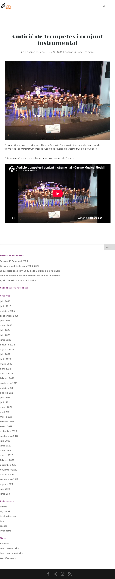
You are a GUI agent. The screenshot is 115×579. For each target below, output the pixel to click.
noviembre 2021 (8, 383)
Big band (5, 511)
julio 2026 (5, 301)
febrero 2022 (7, 378)
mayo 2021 (6, 407)
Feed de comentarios (11, 553)
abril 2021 (5, 412)
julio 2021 (5, 397)
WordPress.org (8, 558)
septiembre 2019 (9, 479)
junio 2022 (5, 359)
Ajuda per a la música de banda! (18, 280)
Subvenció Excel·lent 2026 (14, 261)
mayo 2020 (6, 450)
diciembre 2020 (8, 431)
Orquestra (5, 530)
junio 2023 (5, 339)
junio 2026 (5, 306)
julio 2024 (5, 330)
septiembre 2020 (9, 436)
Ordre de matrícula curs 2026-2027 (19, 266)
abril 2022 (5, 368)
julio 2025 (5, 320)
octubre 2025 (7, 311)
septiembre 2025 (9, 315)
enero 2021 (6, 426)
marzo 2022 (6, 373)
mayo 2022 (6, 363)
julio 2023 (5, 335)
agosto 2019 (6, 484)
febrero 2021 (7, 421)
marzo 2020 (6, 455)
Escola (89, 52)
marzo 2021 (6, 416)
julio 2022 (5, 354)
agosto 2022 (7, 349)
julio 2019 (5, 489)
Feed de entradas (9, 548)
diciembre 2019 (8, 464)
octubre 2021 (7, 388)
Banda (3, 506)
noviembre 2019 (8, 469)
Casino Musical (36, 52)
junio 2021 (5, 402)
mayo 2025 (6, 325)
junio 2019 (5, 493)
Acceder (4, 543)
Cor (2, 521)
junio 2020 (5, 445)
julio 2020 (5, 440)
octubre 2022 (7, 344)
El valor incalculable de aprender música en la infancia (30, 275)
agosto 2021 (6, 392)
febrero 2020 (7, 460)
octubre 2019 (7, 474)
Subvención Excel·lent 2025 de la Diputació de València (30, 270)
